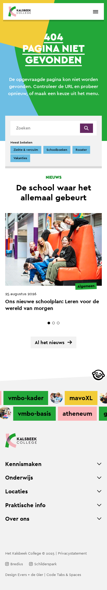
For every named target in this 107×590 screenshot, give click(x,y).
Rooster (81, 149)
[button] (49, 323)
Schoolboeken (56, 149)
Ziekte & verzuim (26, 149)
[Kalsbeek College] (19, 11)
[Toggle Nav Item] (99, 464)
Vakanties (20, 158)
